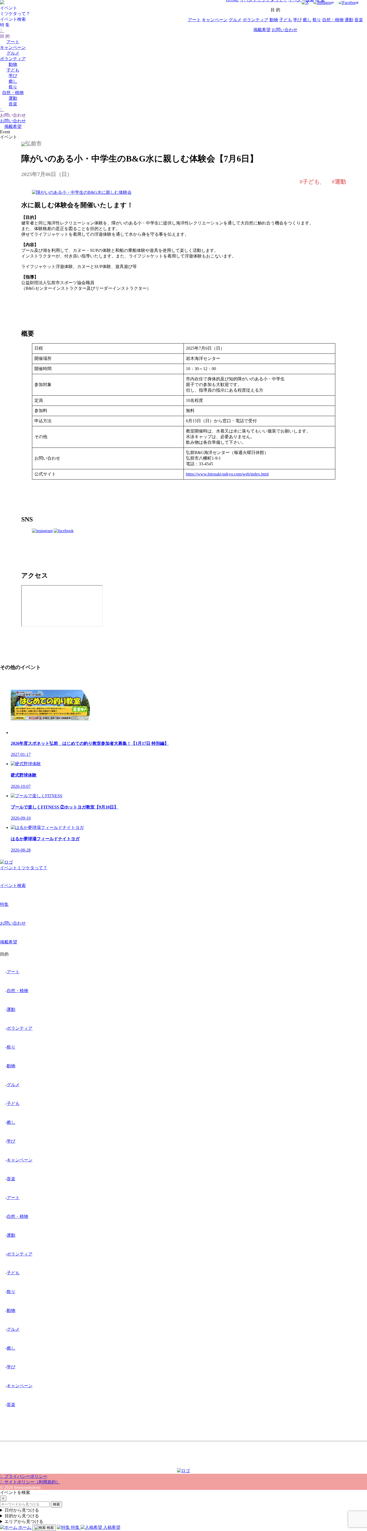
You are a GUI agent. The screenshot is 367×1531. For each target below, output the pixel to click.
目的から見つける (22, 1516)
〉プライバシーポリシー (23, 1476)
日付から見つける (22, 1510)
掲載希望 (12, 126)
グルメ (12, 53)
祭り (13, 87)
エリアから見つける (24, 1521)
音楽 (13, 104)
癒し (13, 81)
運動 (13, 98)
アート (12, 42)
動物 (13, 64)
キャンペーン (13, 47)
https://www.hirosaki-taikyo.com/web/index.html (227, 474)
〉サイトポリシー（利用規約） (30, 1482)
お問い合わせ (13, 121)
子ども (12, 70)
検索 (56, 1504)
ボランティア (13, 58)
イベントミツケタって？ (23, 867)
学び (13, 75)
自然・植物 (13, 92)
